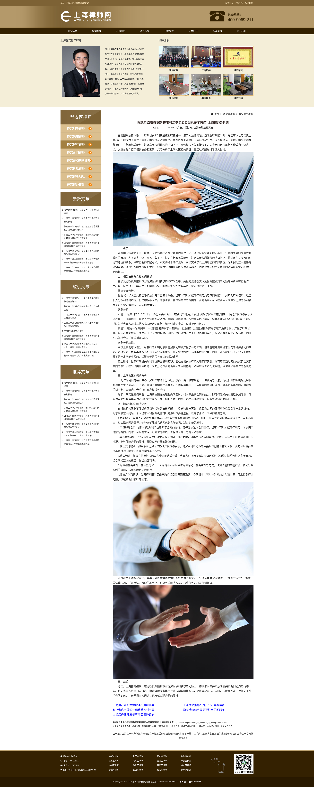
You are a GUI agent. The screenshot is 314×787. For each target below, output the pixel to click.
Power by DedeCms (167, 782)
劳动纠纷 (217, 31)
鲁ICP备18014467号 (192, 782)
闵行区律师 (186, 756)
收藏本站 (239, 3)
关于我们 (241, 31)
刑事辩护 (120, 31)
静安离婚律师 (76, 136)
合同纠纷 (169, 31)
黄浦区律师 (114, 770)
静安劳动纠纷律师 (79, 160)
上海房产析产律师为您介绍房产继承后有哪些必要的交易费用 (153, 733)
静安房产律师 (76, 144)
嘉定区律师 (162, 756)
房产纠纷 (144, 31)
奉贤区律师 (186, 761)
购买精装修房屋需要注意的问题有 (204, 710)
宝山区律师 (162, 761)
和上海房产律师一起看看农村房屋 (133, 710)
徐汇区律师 (114, 761)
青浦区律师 (162, 765)
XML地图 (179, 782)
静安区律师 (229, 114)
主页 (216, 114)
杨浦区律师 (114, 765)
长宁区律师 (138, 756)
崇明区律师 (186, 770)
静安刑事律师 (76, 128)
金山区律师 (186, 765)
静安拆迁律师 (76, 168)
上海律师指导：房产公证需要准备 (204, 705)
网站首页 (72, 31)
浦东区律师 (138, 761)
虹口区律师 (138, 770)
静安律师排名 (76, 184)
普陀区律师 (138, 765)
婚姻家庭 (96, 31)
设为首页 (229, 3)
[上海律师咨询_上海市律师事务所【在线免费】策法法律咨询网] (91, 21)
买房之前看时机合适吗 (74, 331)
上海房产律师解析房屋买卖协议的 (133, 714)
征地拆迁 (193, 31)
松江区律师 (162, 770)
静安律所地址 (76, 176)
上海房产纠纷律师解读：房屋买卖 (133, 705)
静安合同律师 (76, 152)
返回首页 (249, 3)
